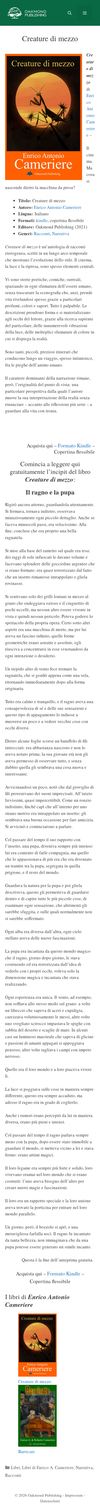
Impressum (74, 1495)
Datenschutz (50, 1500)
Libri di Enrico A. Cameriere (48, 1467)
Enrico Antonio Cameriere (90, 115)
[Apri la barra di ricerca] (69, 13)
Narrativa (60, 233)
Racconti (42, 233)
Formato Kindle (74, 445)
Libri (15, 1467)
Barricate (26, 1451)
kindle (42, 220)
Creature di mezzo (34, 1381)
